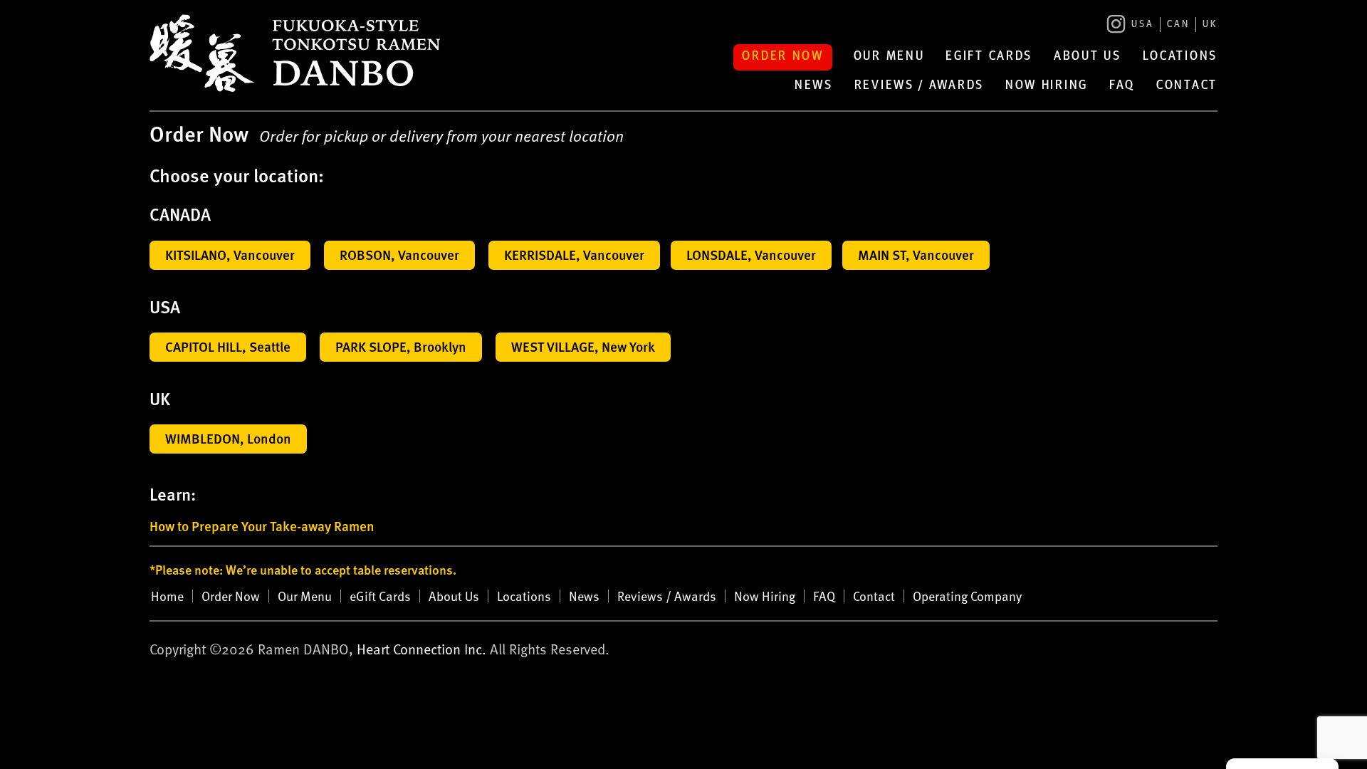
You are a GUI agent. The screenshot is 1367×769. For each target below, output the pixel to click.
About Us (1087, 57)
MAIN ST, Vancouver (916, 254)
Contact (1186, 86)
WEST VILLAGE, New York (583, 346)
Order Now (782, 57)
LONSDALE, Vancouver (751, 254)
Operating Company (967, 596)
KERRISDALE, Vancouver (574, 254)
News (814, 86)
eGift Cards (989, 57)
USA (1142, 24)
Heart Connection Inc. (421, 648)
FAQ (1122, 86)
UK (1210, 24)
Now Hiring (1046, 86)
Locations (1180, 57)
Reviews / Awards (919, 86)
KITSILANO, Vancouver (230, 254)
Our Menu (889, 57)
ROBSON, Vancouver (399, 254)
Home (167, 596)
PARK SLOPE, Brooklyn (400, 346)
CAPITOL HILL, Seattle (227, 346)
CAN (1178, 24)
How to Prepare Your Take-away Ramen (262, 525)
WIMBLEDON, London (228, 438)
